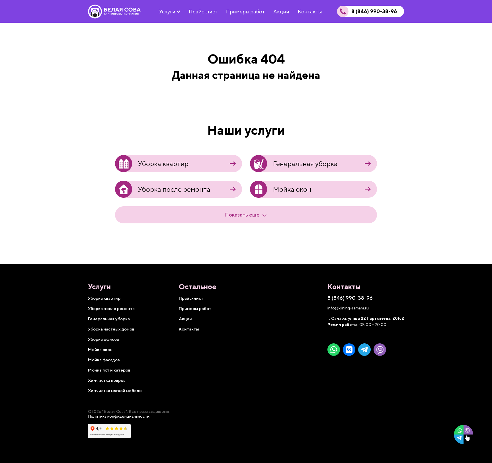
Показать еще (242, 215)
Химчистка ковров (107, 380)
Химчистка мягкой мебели (115, 390)
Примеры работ (195, 308)
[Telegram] (364, 349)
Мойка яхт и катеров (109, 370)
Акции (185, 318)
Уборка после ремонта (174, 189)
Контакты (189, 329)
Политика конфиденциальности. (119, 416)
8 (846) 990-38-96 (374, 11)
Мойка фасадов (104, 359)
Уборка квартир (163, 164)
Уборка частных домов (111, 329)
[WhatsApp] (333, 349)
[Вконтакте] (349, 349)
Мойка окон (292, 189)
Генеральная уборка (305, 164)
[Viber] (380, 349)
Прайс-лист (191, 298)
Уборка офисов (103, 339)
